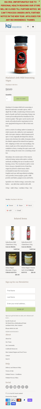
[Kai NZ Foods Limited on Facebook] (11, 387)
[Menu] (28, 26)
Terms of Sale (9, 371)
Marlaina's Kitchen (11, 85)
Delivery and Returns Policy (13, 367)
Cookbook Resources (11, 349)
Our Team (8, 342)
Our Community (10, 345)
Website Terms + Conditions (13, 374)
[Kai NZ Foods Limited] (13, 27)
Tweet (11, 205)
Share (21, 205)
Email (19, 210)
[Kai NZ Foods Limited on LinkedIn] (18, 387)
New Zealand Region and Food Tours (16, 352)
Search (8, 359)
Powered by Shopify (11, 396)
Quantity (9, 95)
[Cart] (33, 26)
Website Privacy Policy (12, 377)
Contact (8, 355)
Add (10, 210)
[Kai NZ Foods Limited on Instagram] (22, 387)
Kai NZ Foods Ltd (11, 321)
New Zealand (18, 325)
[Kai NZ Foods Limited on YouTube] (14, 387)
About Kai (8, 338)
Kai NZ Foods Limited (16, 393)
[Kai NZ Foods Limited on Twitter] (7, 387)
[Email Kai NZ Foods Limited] (26, 387)
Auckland (8, 325)
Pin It (30, 205)
